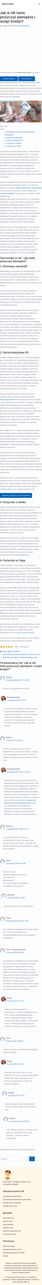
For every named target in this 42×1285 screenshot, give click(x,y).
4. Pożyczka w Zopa (13, 146)
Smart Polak (8, 4)
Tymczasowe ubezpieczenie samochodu (17, 1199)
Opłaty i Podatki (13, 651)
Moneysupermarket (23, 188)
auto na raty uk (28, 633)
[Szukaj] (32, 1159)
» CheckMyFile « (26, 79)
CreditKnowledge (7, 194)
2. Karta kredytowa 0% (14, 140)
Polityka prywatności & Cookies (14, 1253)
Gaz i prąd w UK (8, 1218)
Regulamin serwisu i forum (12, 1249)
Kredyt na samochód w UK (12, 1231)
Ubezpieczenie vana (10, 1206)
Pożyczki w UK (8, 1228)
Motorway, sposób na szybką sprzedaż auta (20, 657)
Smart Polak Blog (9, 1246)
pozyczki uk (24, 555)
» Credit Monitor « (9, 79)
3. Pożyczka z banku (13, 143)
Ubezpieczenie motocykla (12, 1203)
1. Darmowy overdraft (13, 138)
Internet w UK (7, 1221)
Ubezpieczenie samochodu (12, 1196)
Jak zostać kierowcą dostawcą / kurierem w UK (21, 654)
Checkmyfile (37, 188)
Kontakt (5, 1256)
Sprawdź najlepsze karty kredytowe (16, 495)
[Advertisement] (21, 48)
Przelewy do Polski (9, 1234)
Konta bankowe (8, 1224)
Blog (4, 651)
